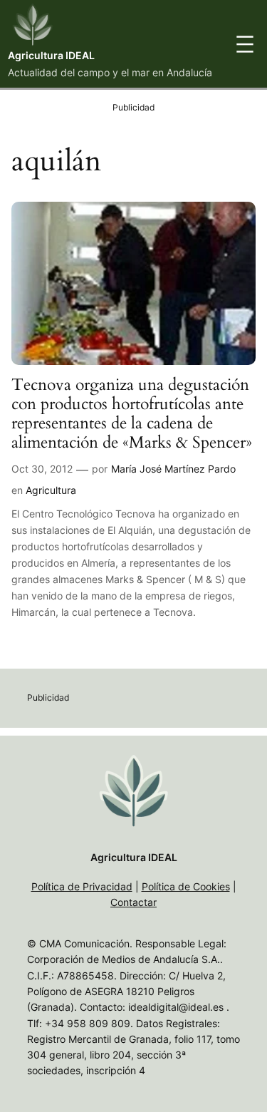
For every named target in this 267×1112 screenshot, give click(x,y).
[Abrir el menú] (245, 44)
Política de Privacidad (81, 886)
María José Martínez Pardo (173, 469)
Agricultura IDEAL (51, 55)
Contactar (133, 902)
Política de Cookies (186, 886)
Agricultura (51, 490)
